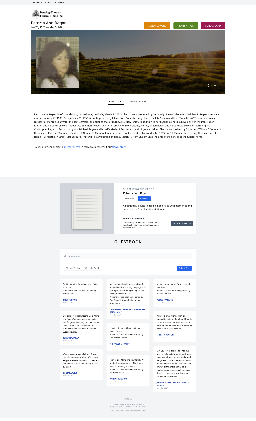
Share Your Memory (182, 223)
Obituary (116, 101)
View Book (129, 198)
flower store (119, 146)
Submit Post (184, 268)
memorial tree (72, 146)
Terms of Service (135, 406)
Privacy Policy (120, 406)
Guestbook (138, 101)
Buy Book (144, 198)
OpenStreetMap (131, 411)
